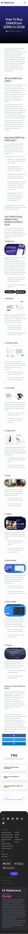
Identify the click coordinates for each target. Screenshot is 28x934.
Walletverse (7, 257)
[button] (25, 2)
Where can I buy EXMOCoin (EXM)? (11, 777)
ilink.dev (11, 883)
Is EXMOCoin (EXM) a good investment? (11, 767)
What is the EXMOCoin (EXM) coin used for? (13, 786)
